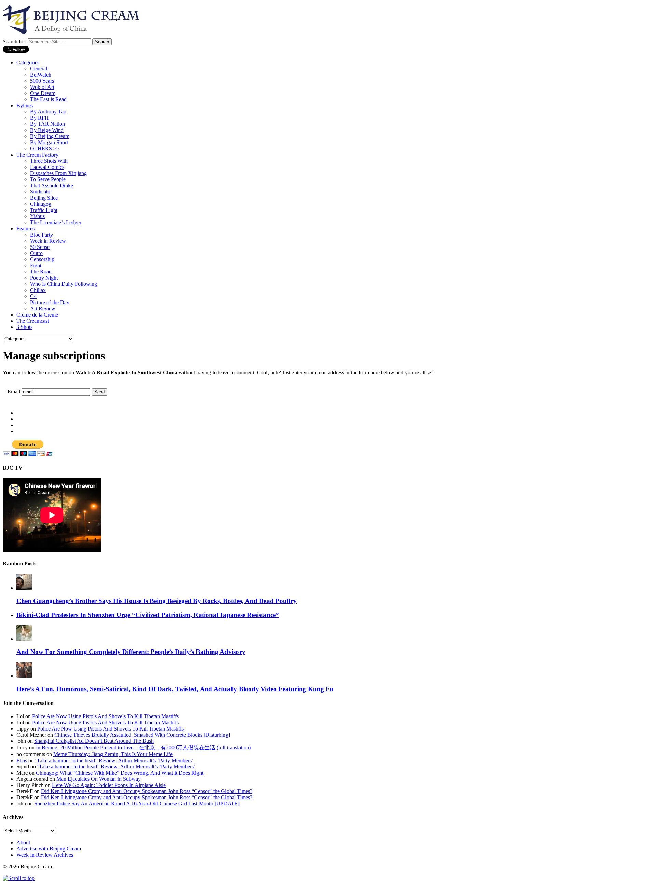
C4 (33, 296)
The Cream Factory (37, 155)
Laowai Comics (47, 167)
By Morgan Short (49, 142)
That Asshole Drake (51, 185)
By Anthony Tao (48, 112)
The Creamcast (32, 321)
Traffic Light (43, 210)
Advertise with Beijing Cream (48, 849)
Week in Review (48, 241)
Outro (36, 253)
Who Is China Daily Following (63, 284)
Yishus (37, 216)
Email (14, 391)
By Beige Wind (47, 130)
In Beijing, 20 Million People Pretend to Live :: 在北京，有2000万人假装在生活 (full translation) (143, 747)
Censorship (42, 259)
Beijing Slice (44, 198)
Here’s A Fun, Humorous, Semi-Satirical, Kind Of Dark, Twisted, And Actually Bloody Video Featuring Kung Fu (174, 689)
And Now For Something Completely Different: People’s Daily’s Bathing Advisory (130, 651)
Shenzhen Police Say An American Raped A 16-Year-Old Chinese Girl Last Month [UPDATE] (137, 803)
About (23, 842)
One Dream (42, 93)
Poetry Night (44, 278)
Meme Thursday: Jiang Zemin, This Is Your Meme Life (113, 754)
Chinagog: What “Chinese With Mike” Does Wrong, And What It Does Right (119, 773)
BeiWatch (40, 75)
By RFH (39, 118)
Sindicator (41, 192)
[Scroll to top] (19, 878)
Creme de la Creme (37, 315)
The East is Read (48, 99)
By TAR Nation (47, 124)
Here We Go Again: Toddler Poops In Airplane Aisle (109, 785)
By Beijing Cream (49, 136)
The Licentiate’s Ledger (55, 222)
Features (25, 228)
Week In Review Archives (44, 855)
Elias (21, 760)
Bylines (24, 105)
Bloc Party (41, 235)
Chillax (38, 290)
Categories (27, 62)
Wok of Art (42, 87)
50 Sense (40, 247)
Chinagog (40, 204)
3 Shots (24, 327)
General (38, 68)
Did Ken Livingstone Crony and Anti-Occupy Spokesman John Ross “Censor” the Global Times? (146, 791)
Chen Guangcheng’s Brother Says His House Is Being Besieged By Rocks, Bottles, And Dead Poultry (156, 600)
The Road (41, 271)
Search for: (14, 41)
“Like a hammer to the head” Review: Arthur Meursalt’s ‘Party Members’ (114, 760)
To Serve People (48, 179)
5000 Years (42, 81)
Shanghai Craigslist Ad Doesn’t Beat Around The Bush (94, 741)
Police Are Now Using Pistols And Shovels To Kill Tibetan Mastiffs (105, 716)
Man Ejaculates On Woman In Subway (98, 779)
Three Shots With (49, 161)
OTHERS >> (44, 148)
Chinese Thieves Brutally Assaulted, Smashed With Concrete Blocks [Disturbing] (142, 735)
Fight (35, 265)
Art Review (42, 308)
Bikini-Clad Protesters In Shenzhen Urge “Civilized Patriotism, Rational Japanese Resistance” (147, 614)
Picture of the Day (49, 302)
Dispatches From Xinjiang (58, 173)
